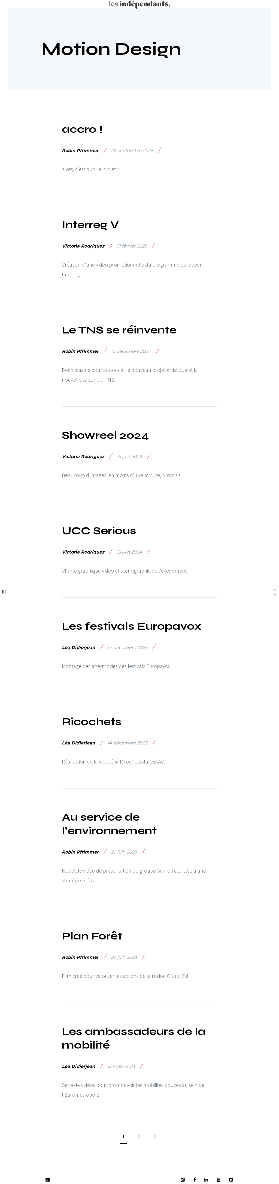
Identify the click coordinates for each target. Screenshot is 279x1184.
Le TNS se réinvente (119, 329)
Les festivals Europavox (131, 626)
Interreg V (90, 224)
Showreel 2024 (105, 435)
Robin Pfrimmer (80, 150)
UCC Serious (99, 530)
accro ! (82, 129)
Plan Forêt (92, 935)
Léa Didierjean (78, 647)
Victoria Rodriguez (83, 246)
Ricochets (92, 721)
